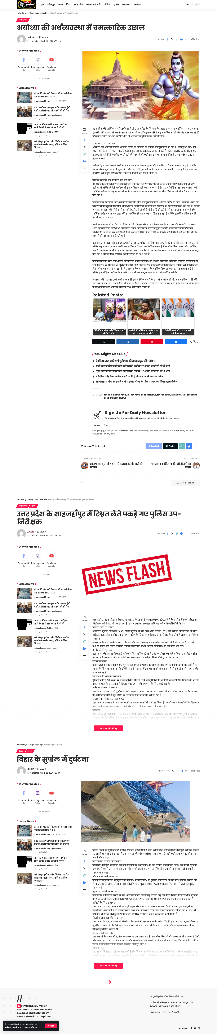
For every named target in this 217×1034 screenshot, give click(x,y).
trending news (118, 397)
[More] (186, 39)
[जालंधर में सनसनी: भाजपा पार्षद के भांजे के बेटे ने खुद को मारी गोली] (24, 128)
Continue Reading (108, 728)
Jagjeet (30, 531)
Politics (50, 132)
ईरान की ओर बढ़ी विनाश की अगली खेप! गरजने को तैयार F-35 (53, 95)
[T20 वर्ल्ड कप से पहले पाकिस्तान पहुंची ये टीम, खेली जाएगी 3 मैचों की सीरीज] (24, 111)
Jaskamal (31, 37)
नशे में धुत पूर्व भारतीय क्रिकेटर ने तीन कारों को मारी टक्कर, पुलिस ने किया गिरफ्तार (51, 144)
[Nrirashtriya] (26, 4)
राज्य (33, 506)
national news (40, 132)
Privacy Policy (12, 1027)
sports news (56, 115)
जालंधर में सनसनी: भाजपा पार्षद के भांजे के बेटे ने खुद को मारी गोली (50, 126)
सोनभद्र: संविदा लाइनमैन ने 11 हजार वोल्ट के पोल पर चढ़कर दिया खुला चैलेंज (136, 381)
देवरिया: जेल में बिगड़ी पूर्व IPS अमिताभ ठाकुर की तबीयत (125, 361)
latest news (163, 394)
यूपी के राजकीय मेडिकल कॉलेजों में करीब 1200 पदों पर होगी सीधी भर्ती (133, 366)
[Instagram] (37, 63)
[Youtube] (51, 63)
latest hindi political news (141, 394)
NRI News (176, 394)
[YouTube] (195, 1028)
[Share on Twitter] (172, 39)
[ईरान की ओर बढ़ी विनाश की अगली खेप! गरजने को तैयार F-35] (24, 97)
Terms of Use (30, 1027)
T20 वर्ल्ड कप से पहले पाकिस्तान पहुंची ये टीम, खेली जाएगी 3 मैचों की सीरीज (52, 109)
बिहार (21, 751)
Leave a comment (187, 483)
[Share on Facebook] (168, 39)
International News (42, 101)
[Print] (181, 39)
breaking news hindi (115, 394)
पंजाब (56, 132)
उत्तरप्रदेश (23, 20)
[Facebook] (23, 63)
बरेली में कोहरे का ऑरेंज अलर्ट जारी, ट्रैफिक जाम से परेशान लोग (129, 376)
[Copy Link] (177, 39)
